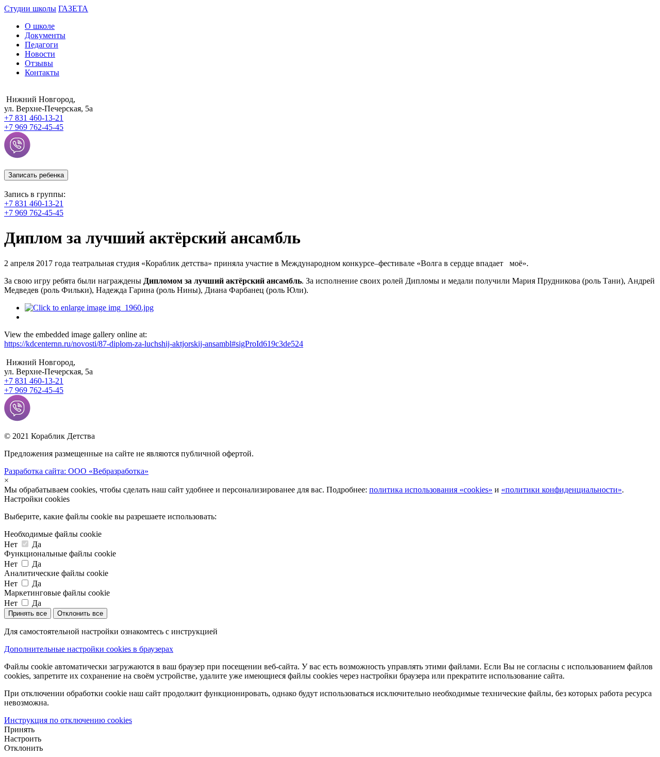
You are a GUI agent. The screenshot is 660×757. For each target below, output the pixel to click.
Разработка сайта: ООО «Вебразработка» (76, 471)
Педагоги (41, 44)
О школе (40, 26)
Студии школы (30, 8)
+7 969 (33, 127)
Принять (19, 729)
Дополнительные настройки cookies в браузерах (88, 649)
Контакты (42, 72)
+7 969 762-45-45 (33, 212)
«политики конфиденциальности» (561, 489)
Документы (45, 35)
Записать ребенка (36, 175)
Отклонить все (80, 613)
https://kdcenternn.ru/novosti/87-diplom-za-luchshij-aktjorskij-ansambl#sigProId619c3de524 (153, 343)
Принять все (27, 613)
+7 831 (33, 117)
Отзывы (39, 63)
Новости (40, 54)
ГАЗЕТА (73, 8)
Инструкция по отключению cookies (68, 720)
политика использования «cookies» (430, 489)
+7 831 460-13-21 (33, 203)
